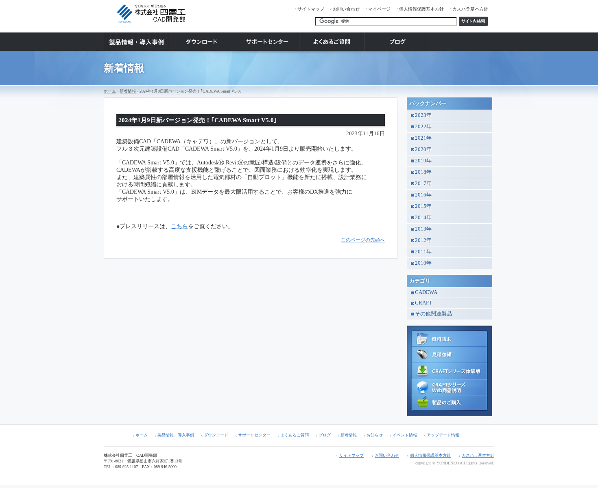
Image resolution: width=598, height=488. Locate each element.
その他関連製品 (433, 314)
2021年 (423, 138)
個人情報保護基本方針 (421, 8)
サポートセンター (254, 435)
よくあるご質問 (294, 435)
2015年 (423, 206)
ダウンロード (216, 435)
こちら (179, 226)
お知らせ (375, 435)
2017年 (423, 183)
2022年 (423, 127)
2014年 (423, 217)
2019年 (423, 161)
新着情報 (128, 91)
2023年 (423, 115)
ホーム (110, 91)
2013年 (423, 229)
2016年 (423, 195)
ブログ (325, 435)
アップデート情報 (443, 435)
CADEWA (426, 292)
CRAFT (423, 303)
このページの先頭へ (363, 240)
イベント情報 (405, 435)
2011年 (423, 252)
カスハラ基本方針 (470, 8)
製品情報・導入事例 (175, 435)
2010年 (423, 263)
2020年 (423, 149)
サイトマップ (310, 8)
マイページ (379, 8)
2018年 (423, 172)
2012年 (423, 240)
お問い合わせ (346, 8)
